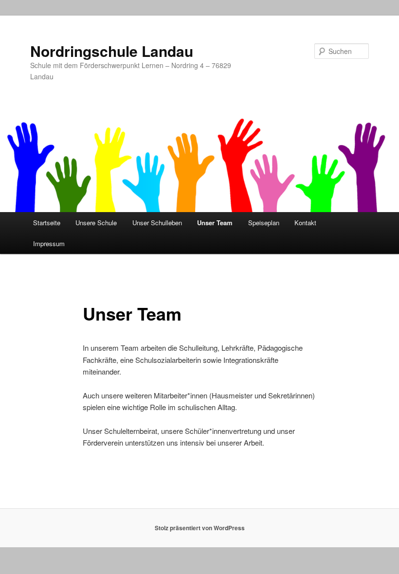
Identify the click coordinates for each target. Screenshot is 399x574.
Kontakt (305, 222)
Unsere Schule (96, 222)
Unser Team (215, 222)
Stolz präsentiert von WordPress (200, 527)
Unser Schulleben (157, 222)
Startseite (46, 222)
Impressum (49, 243)
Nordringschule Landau (111, 50)
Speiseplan (263, 222)
